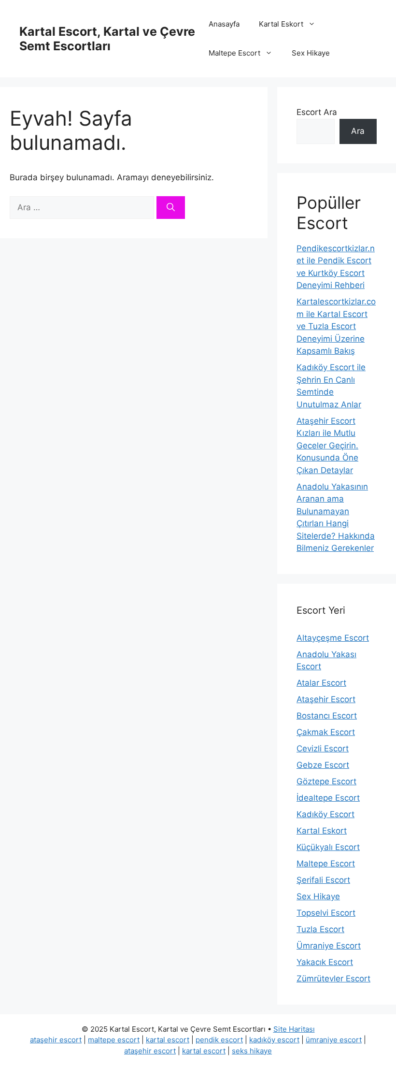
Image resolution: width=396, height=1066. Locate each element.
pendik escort (219, 1039)
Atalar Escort (321, 683)
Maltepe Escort (234, 53)
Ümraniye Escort (329, 946)
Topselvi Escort (326, 913)
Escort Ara (317, 112)
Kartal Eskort (281, 24)
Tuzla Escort (320, 929)
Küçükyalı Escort (328, 847)
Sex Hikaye (311, 53)
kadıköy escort (274, 1039)
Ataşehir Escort (326, 699)
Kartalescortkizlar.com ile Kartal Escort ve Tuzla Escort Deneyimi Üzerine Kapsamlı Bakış (336, 326)
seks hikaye (252, 1050)
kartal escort (167, 1039)
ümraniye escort (334, 1039)
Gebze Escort (323, 765)
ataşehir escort (56, 1039)
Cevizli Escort (323, 748)
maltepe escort (114, 1039)
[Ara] (170, 207)
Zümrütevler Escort (333, 978)
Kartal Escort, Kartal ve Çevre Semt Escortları (107, 38)
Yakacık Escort (325, 962)
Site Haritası (294, 1029)
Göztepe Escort (326, 781)
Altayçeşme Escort (333, 638)
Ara (358, 131)
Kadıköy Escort (325, 814)
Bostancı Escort (327, 715)
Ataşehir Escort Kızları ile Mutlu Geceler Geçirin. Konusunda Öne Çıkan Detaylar (327, 445)
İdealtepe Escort (328, 798)
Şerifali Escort (323, 880)
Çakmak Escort (326, 732)
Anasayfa (224, 24)
